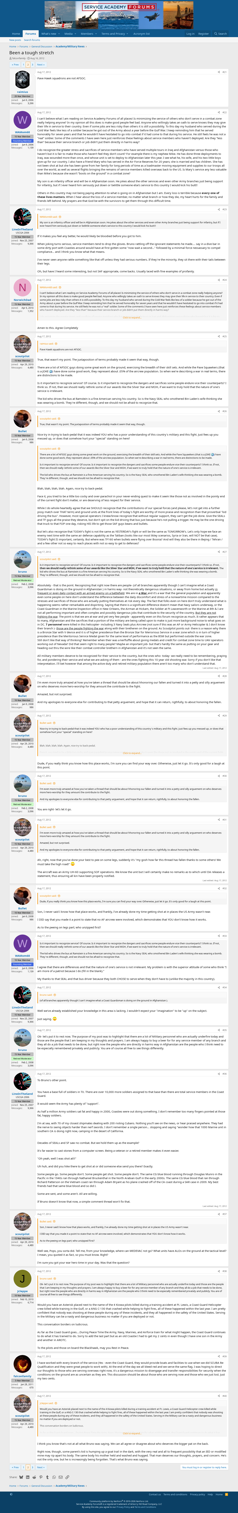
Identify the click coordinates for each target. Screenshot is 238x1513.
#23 (225, 209)
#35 (225, 1030)
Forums (30, 33)
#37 (225, 1214)
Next (40, 64)
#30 (225, 775)
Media (69, 33)
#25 (225, 336)
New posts (15, 40)
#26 (225, 411)
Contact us (155, 1494)
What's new (48, 33)
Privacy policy (197, 1494)
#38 (225, 1271)
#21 (225, 72)
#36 (225, 1073)
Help (210, 1494)
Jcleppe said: (46, 1403)
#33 (225, 936)
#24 (225, 279)
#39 (225, 1356)
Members (87, 33)
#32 (225, 888)
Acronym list (142, 33)
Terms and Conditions (145, 1507)
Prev (16, 64)
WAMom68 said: (48, 216)
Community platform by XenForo (119, 1501)
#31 (225, 819)
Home (16, 33)
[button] (59, 33)
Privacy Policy (123, 1507)
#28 (225, 676)
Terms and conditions (175, 1494)
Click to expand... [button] (132, 317)
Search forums (32, 40)
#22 (225, 112)
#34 (225, 987)
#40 (225, 1396)
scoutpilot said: (48, 418)
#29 (225, 715)
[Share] (218, 72)
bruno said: (46, 994)
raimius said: (47, 343)
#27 (225, 551)
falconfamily (19, 58)
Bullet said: (46, 723)
